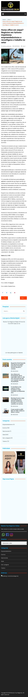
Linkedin (10, 292)
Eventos (5, 428)
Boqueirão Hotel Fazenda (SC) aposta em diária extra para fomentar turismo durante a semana (18, 366)
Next (22, 298)
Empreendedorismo (8, 424)
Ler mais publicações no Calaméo (14, 352)
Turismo (5, 441)
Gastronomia (6, 431)
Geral (24, 46)
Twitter (6, 292)
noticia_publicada (7, 46)
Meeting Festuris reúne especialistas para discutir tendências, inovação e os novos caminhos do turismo (17, 401)
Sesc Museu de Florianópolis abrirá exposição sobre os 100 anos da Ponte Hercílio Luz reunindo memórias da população (17, 378)
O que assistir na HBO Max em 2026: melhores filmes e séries (17, 411)
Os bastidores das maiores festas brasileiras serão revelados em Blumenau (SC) (18, 389)
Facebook (2, 292)
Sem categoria (6, 438)
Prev (5, 298)
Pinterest (14, 292)
